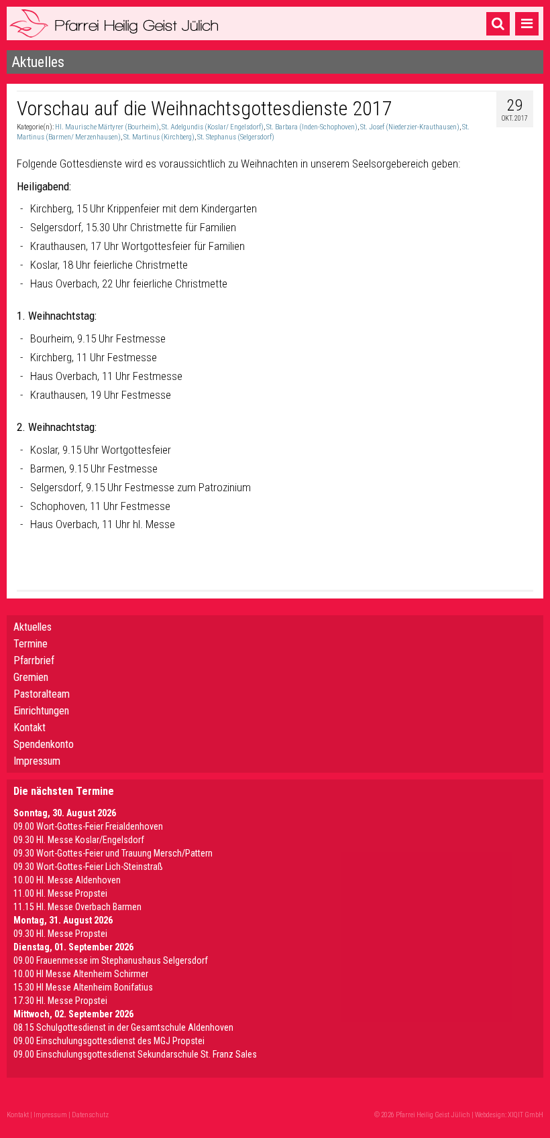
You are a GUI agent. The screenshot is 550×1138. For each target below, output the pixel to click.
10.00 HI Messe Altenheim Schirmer (80, 973)
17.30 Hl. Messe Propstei (60, 1000)
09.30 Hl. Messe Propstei (60, 933)
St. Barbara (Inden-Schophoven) (312, 127)
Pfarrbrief (33, 660)
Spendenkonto (43, 744)
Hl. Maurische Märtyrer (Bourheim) (107, 127)
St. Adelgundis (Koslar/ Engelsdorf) (213, 127)
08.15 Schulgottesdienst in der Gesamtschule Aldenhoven (123, 1027)
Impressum (36, 761)
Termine (30, 643)
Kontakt (29, 727)
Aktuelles (32, 627)
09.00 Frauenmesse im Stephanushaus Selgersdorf (110, 960)
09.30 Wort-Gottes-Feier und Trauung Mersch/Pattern (113, 853)
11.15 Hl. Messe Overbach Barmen (77, 906)
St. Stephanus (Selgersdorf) (235, 137)
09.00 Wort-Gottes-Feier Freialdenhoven (88, 826)
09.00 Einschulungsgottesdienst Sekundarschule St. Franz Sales (135, 1054)
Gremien (30, 677)
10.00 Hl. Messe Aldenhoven (67, 880)
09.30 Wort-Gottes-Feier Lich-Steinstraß (88, 866)
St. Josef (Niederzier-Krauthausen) (409, 127)
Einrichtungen (41, 710)
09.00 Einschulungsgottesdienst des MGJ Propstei (109, 1040)
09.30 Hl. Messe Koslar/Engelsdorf (78, 839)
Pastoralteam (41, 694)
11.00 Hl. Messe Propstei (60, 893)
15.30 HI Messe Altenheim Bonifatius (83, 987)
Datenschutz (90, 1115)
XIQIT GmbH (525, 1115)
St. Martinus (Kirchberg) (159, 137)
